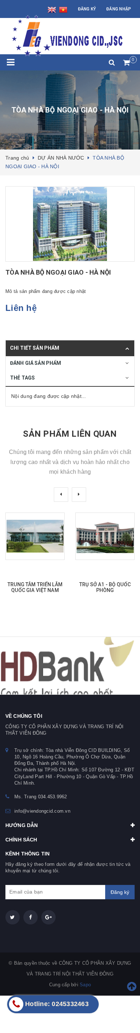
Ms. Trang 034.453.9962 (40, 796)
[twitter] (12, 917)
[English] (53, 10)
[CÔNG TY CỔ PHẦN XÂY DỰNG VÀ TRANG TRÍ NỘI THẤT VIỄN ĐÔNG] (65, 36)
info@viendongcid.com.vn (42, 811)
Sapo (85, 984)
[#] (70, 665)
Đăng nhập (118, 9)
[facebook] (30, 917)
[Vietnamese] (63, 10)
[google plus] (48, 917)
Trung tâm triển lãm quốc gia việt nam (35, 587)
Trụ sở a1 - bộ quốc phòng (105, 587)
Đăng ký (87, 9)
